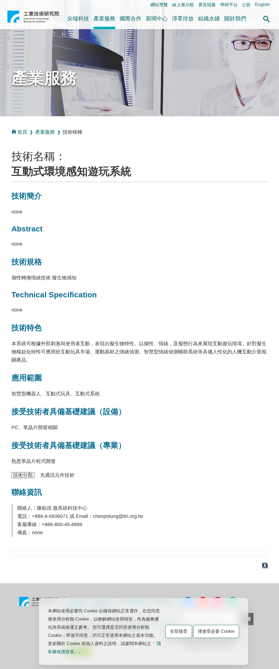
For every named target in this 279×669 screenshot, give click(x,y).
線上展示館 (183, 4)
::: (8, 4)
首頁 (22, 132)
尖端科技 (78, 19)
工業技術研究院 (33, 19)
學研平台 (229, 4)
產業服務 (104, 19)
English (262, 4)
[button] (266, 18)
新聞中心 (157, 19)
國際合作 (130, 19)
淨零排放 (183, 19)
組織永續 (209, 19)
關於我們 (235, 19)
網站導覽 (159, 4)
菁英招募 (207, 4)
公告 (246, 4)
